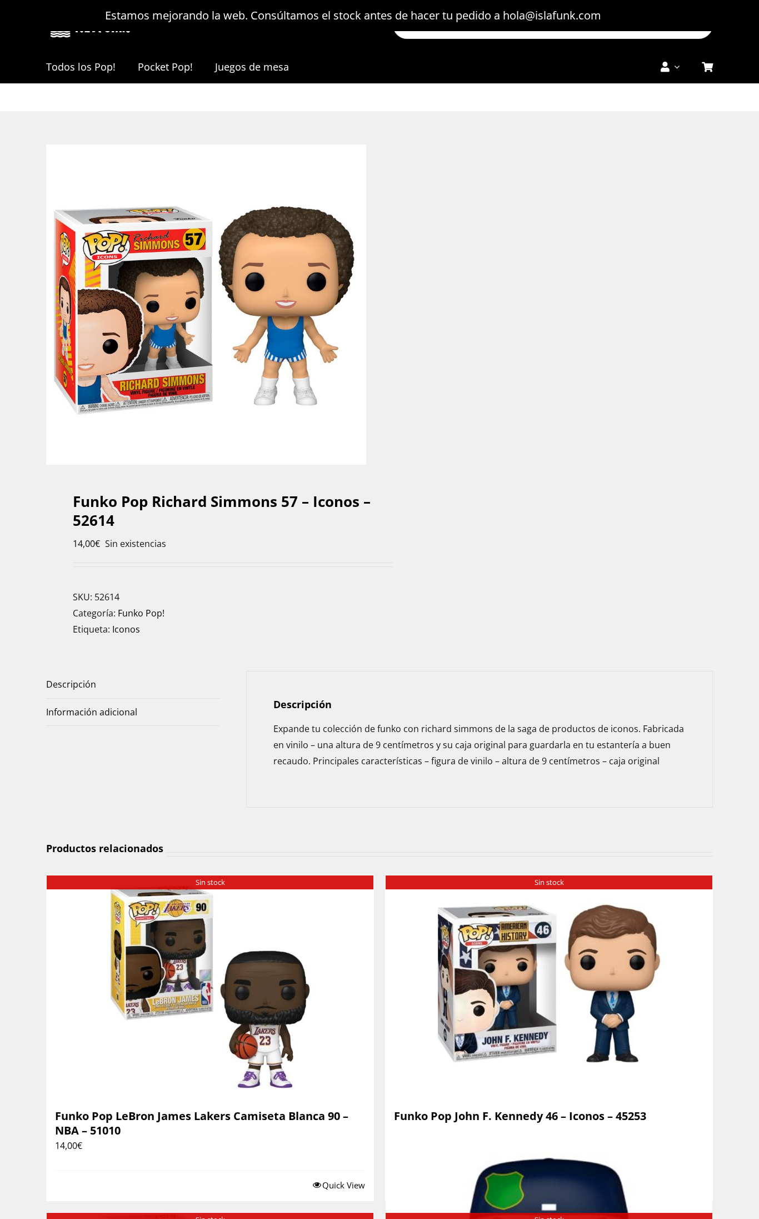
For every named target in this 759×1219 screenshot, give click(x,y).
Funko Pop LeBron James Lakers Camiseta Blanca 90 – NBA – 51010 (201, 1123)
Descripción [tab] (71, 684)
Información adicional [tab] (91, 712)
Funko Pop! (141, 613)
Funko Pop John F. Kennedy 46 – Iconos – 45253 (520, 1115)
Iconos (126, 629)
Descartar (629, 15)
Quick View (343, 1185)
